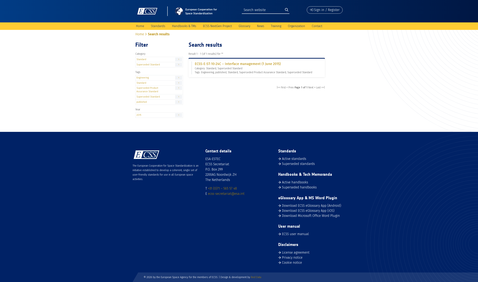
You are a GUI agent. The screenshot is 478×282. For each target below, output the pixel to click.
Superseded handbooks (299, 187)
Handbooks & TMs (184, 26)
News (260, 26)
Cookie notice (292, 263)
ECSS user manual (295, 234)
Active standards (294, 159)
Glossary (244, 26)
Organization (296, 26)
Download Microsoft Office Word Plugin (311, 216)
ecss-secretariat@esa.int (226, 194)
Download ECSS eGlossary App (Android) (311, 206)
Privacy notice (292, 257)
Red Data (256, 277)
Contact (317, 26)
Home (140, 26)
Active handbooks (295, 182)
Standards (158, 26)
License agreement (295, 252)
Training (276, 26)
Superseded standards (298, 164)
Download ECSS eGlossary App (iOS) (308, 211)
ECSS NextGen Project (217, 26)
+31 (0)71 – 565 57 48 (222, 188)
